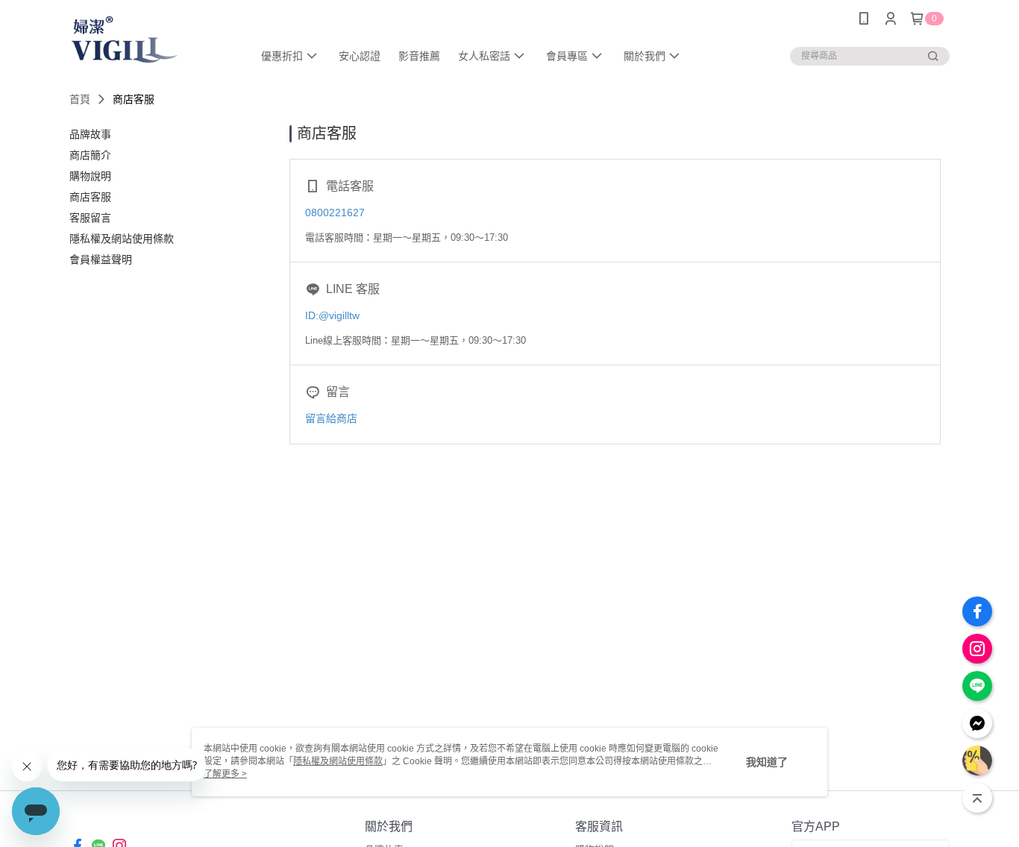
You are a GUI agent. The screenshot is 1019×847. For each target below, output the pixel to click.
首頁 (79, 99)
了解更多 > (225, 774)
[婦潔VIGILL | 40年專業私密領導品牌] (152, 39)
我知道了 (767, 762)
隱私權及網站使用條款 (338, 761)
